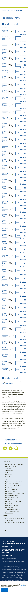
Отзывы (7, 476)
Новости (8, 525)
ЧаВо (7, 527)
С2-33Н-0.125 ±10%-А (5, 202)
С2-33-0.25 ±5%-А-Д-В (5, 349)
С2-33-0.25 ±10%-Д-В (4, 222)
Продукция (7, 479)
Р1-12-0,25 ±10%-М (4, 270)
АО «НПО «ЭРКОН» (8, 541)
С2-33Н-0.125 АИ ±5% (5, 38)
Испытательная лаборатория (14, 522)
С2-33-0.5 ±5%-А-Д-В (5, 31)
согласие (23, 585)
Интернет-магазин (11, 466)
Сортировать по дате (7, 383)
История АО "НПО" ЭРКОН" (14, 464)
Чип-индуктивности (12, 511)
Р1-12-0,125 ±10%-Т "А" (4, 84)
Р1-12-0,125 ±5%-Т (4, 181)
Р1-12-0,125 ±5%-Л (4, 58)
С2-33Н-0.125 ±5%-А (5, 112)
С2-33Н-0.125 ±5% (5, 44)
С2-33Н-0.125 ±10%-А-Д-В (5, 356)
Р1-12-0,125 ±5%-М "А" (4, 139)
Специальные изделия (13, 509)
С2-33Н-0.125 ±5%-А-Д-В (5, 336)
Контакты (8, 529)
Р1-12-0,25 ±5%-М (4, 242)
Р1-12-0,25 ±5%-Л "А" (4, 153)
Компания (6, 461)
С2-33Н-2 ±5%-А (5, 229)
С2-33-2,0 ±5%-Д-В (5, 256)
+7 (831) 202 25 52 (7, 546)
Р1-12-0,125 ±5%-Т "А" (4, 195)
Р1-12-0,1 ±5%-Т (4, 77)
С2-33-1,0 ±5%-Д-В (5, 98)
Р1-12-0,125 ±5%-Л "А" (4, 125)
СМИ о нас (8, 472)
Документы (9, 470)
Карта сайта (4, 563)
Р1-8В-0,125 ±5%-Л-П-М (4, 321)
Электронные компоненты (15, 563)
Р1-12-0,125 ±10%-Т (4, 236)
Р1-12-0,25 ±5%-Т (4, 65)
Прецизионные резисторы (14, 482)
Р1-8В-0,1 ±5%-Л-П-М (4, 300)
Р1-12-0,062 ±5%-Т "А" (4, 51)
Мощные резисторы (11, 495)
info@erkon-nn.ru (7, 555)
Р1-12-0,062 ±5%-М (4, 91)
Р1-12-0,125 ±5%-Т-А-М (4, 292)
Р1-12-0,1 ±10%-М (4, 188)
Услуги (5, 515)
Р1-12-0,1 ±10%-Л (4, 249)
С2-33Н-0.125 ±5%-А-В (5, 174)
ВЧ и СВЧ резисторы (12, 484)
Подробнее (23, 34)
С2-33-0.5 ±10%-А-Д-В (5, 369)
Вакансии (8, 474)
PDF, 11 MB (12, 439)
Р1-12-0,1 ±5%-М (4, 160)
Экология (8, 468)
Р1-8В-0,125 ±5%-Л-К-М (4, 329)
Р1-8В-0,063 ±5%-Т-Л (4, 278)
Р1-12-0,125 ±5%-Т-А (4, 167)
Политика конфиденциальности (9, 558)
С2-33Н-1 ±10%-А (5, 146)
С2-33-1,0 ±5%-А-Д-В (5, 118)
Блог (6, 531)
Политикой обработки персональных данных (13, 561)
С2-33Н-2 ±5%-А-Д (5, 71)
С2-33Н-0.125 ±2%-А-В (5, 285)
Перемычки (9, 513)
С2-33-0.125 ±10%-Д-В (4, 105)
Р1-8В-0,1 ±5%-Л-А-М (4, 307)
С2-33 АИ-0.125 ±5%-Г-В (5, 209)
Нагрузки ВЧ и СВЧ (11, 489)
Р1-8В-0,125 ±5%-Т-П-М (4, 263)
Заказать (18, 31)
